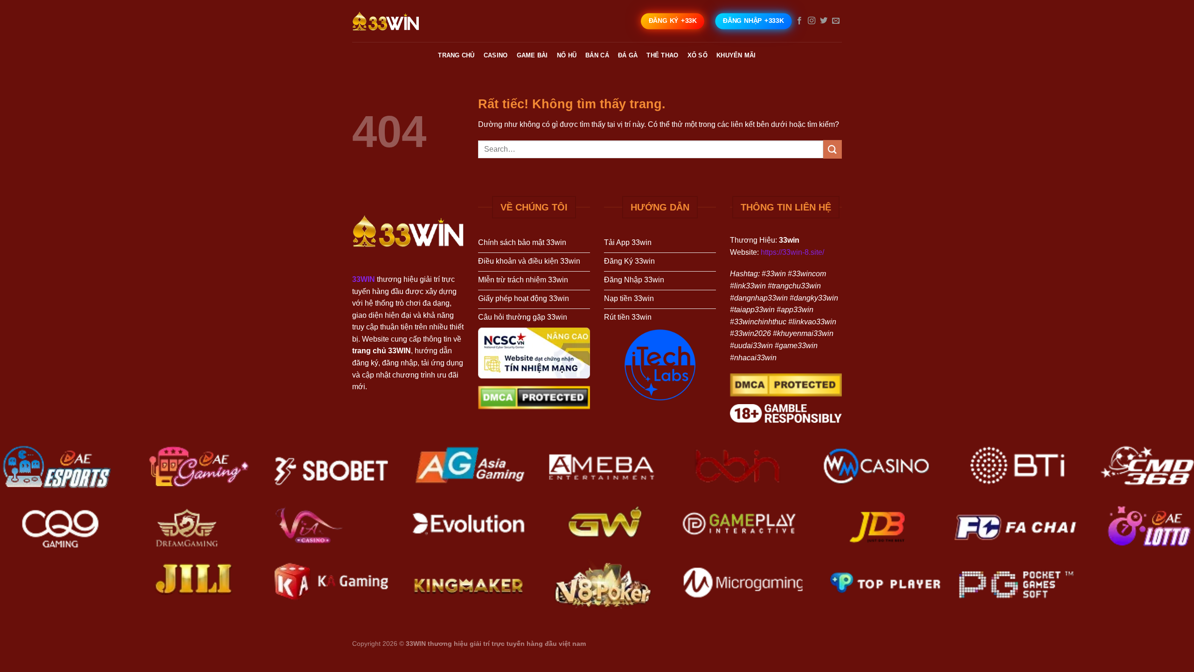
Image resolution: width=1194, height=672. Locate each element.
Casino (496, 55)
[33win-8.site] (398, 21)
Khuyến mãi (736, 55)
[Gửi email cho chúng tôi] (836, 21)
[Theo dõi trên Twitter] (823, 21)
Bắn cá (597, 55)
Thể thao (662, 55)
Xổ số (697, 55)
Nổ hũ (566, 55)
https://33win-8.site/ (792, 252)
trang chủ (456, 55)
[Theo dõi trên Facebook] (799, 21)
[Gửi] (832, 149)
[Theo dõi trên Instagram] (811, 21)
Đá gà (628, 55)
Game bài (532, 55)
